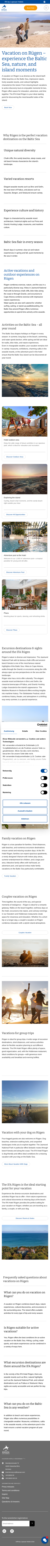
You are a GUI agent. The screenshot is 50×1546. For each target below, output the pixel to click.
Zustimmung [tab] (9, 731)
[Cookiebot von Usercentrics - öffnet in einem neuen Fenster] (37, 725)
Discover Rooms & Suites (25, 1218)
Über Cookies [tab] (41, 731)
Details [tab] (25, 731)
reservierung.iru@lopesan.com (15, 1472)
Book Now (30, 8)
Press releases (8, 1487)
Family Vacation (10, 876)
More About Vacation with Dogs (16, 1164)
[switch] (44, 778)
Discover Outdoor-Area (14, 457)
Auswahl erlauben (25, 811)
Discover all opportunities (15, 514)
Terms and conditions (10, 1490)
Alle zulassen (25, 803)
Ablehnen (25, 819)
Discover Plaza (11, 630)
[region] (45, 9)
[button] (44, 2)
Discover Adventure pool (15, 572)
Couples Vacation (25, 933)
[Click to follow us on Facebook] (12, 1531)
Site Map (5, 1498)
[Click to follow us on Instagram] (4, 1531)
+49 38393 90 (9, 1475)
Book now (8, 107)
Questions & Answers (11, 1502)
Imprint (4, 1494)
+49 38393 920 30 (11, 1478)
